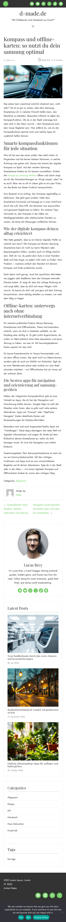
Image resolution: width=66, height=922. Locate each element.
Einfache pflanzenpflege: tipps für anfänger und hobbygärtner (33, 765)
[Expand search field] (5, 3)
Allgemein (21, 481)
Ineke (18, 495)
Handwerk (12, 817)
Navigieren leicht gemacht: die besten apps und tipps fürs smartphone (46, 508)
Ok (21, 917)
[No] (62, 912)
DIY (9, 810)
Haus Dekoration (16, 824)
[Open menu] (33, 26)
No (28, 917)
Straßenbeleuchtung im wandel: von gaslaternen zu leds (33, 711)
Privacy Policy (41, 917)
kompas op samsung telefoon (22, 175)
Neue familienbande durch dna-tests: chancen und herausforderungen (32, 657)
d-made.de (33, 13)
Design (11, 804)
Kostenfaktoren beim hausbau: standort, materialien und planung (16, 508)
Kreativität (12, 830)
